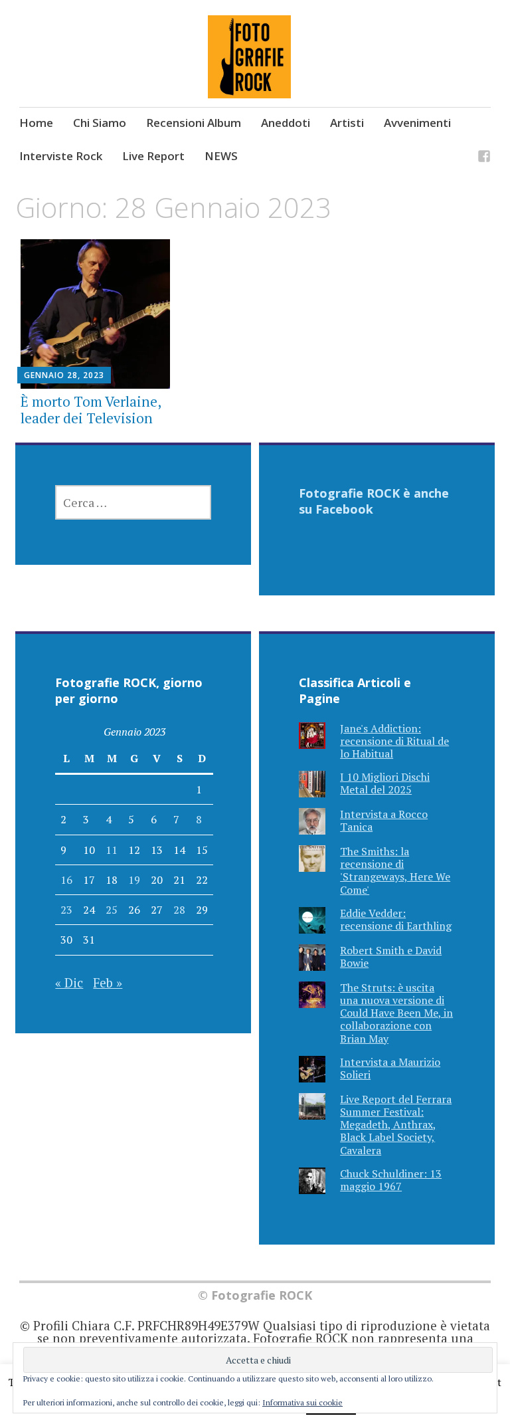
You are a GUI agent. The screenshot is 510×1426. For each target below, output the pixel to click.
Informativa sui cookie (302, 1402)
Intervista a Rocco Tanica (384, 820)
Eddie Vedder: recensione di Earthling (396, 919)
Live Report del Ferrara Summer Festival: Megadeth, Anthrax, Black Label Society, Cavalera (396, 1125)
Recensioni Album (193, 122)
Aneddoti (285, 122)
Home (36, 122)
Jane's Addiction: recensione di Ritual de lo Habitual (394, 741)
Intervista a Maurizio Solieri (390, 1068)
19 (134, 879)
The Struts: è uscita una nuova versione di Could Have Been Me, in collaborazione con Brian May (396, 1013)
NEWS (221, 155)
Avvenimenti (417, 122)
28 (179, 909)
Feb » (107, 982)
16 (66, 879)
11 (112, 850)
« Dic (69, 982)
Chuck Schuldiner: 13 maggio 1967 (391, 1179)
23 (66, 909)
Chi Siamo (99, 122)
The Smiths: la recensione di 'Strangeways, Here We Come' (395, 870)
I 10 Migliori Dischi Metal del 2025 (385, 783)
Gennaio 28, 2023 (64, 375)
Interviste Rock (60, 155)
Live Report (153, 155)
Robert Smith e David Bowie (391, 956)
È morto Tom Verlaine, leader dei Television (91, 409)
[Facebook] (484, 158)
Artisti (347, 122)
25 (112, 909)
